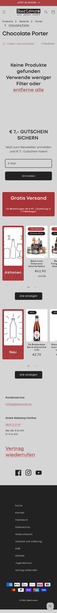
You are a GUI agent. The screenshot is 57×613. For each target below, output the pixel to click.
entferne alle (28, 90)
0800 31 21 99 (13, 425)
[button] (3, 12)
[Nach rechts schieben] (35, 287)
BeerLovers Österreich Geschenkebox (36, 263)
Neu (13, 352)
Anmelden (28, 175)
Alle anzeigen (29, 296)
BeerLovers (32, 600)
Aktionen (13, 272)
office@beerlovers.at (19, 404)
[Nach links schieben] (21, 287)
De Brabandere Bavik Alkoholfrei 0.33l (36, 347)
